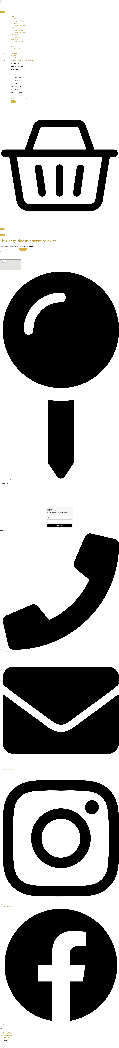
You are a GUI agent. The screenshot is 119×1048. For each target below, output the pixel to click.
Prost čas (13, 46)
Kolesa (15, 29)
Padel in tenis (14, 39)
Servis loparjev (15, 57)
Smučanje (13, 16)
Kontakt (5, 59)
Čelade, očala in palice (19, 22)
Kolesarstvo (14, 27)
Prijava (4, 1044)
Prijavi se (59, 525)
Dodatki (16, 50)
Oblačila (16, 23)
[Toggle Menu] (2, 12)
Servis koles (14, 55)
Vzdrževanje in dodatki (20, 25)
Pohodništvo (14, 34)
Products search (15, 99)
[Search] (13, 101)
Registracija (6, 1046)
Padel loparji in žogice (19, 41)
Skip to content (4, 1)
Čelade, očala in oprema (20, 30)
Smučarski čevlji (18, 20)
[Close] (2, 235)
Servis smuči (14, 53)
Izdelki (4, 15)
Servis (4, 52)
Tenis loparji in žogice (19, 43)
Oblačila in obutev (18, 36)
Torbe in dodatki (18, 37)
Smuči (15, 18)
